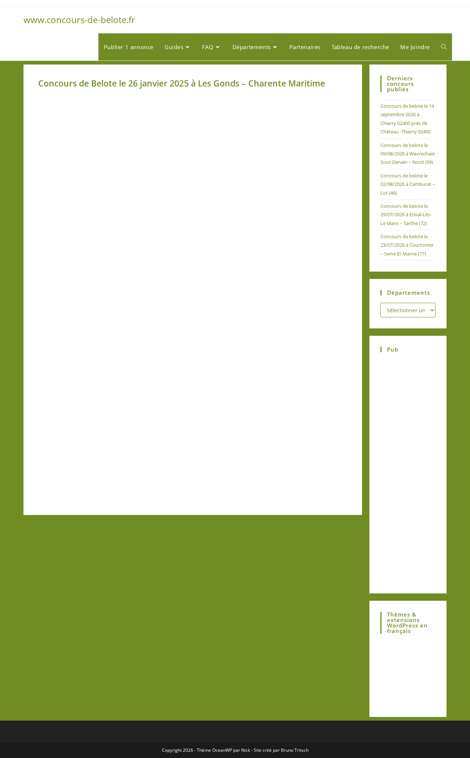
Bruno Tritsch (294, 750)
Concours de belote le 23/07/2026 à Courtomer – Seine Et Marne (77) (407, 245)
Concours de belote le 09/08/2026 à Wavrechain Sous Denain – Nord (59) (407, 154)
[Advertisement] (114, 173)
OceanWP (222, 750)
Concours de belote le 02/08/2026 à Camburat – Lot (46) (407, 184)
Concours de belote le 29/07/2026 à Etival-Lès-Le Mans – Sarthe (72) (405, 215)
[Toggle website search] (443, 46)
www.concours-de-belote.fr (79, 20)
